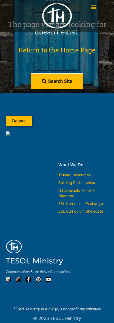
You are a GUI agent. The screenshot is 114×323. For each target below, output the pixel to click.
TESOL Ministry (34, 260)
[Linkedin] (8, 279)
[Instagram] (18, 279)
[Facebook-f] (28, 279)
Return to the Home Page (57, 50)
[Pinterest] (38, 279)
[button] (93, 7)
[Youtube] (48, 279)
